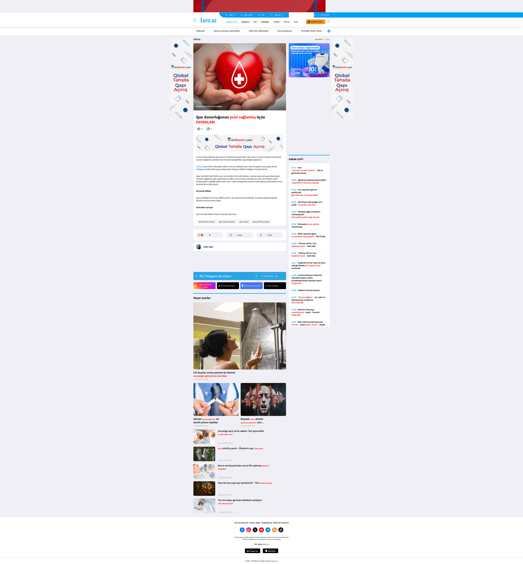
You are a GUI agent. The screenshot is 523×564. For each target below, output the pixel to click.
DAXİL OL (312, 15)
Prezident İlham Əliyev (311, 31)
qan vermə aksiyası (227, 221)
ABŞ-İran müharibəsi (258, 31)
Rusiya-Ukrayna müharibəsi (227, 31)
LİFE (255, 22)
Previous (194, 31)
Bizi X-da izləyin (273, 286)
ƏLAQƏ (252, 523)
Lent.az (199, 166)
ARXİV (258, 523)
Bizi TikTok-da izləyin (228, 286)
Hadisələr (200, 31)
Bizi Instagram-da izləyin (206, 285)
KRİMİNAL (265, 22)
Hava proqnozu (284, 31)
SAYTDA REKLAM (241, 523)
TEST (296, 22)
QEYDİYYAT (325, 15)
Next (329, 31)
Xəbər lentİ (231, 22)
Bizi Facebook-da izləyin (252, 286)
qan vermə (243, 221)
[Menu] (194, 20)
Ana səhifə (318, 39)
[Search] (328, 21)
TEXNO (276, 22)
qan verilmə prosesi (261, 221)
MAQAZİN (245, 22)
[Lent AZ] (209, 20)
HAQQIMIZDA (266, 523)
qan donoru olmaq (206, 221)
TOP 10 (286, 22)
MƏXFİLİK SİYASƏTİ (281, 523)
